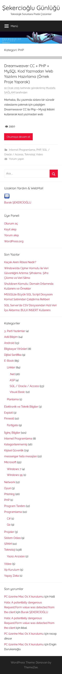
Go (9, 524)
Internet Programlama (22, 149)
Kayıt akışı (10, 229)
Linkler (11, 367)
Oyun (7, 488)
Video (39, 154)
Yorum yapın (16, 158)
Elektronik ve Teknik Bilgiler (21, 406)
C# (9, 518)
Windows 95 (15, 475)
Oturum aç (11, 223)
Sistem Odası (12, 538)
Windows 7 (14, 469)
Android (9, 343)
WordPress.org (13, 241)
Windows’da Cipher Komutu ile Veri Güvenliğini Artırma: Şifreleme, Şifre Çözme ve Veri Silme (26, 273)
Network (9, 482)
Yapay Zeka (11, 575)
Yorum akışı (11, 235)
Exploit (8, 412)
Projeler (9, 532)
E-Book (9, 360)
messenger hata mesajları (20, 456)
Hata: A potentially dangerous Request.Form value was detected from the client (29, 607)
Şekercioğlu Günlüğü (31, 8)
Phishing (9, 494)
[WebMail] (7, 197)
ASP (12, 380)
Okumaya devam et (18, 136)
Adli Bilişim (11, 337)
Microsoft (10, 462)
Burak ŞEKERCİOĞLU (17, 202)
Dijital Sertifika (13, 354)
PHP (38, 149)
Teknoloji (29, 154)
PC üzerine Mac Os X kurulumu (24, 596)
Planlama (13, 399)
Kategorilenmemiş (15, 444)
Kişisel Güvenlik (13, 450)
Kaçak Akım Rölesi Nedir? (20, 262)
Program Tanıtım (14, 506)
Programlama (13, 512)
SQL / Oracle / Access (24, 386)
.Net (12, 374)
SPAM (8, 543)
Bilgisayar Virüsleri (15, 348)
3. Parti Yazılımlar (14, 331)
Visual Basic (17, 392)
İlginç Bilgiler (12, 432)
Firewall (9, 418)
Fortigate (12, 425)
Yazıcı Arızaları (16, 556)
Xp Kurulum (11, 569)
